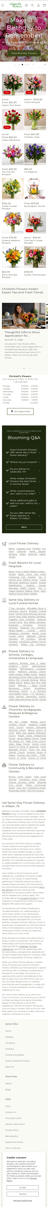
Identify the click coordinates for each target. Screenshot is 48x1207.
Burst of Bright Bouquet (9, 276)
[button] (32, 5)
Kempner (13, 554)
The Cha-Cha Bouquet (8, 173)
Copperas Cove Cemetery (22, 619)
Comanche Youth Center (32, 779)
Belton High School (36, 677)
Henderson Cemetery (19, 633)
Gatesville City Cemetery (33, 628)
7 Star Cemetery (17, 608)
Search (8, 1083)
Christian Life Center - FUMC (31, 755)
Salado (42, 554)
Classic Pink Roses (11, 105)
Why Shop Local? (13, 1118)
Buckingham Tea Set (34, 206)
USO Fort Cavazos (35, 790)
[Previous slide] (15, 65)
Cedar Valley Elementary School (23, 699)
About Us (9, 1067)
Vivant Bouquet (32, 102)
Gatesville (21, 551)
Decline (22, 1194)
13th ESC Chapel (18, 722)
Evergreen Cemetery (21, 625)
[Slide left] (18, 368)
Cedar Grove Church (35, 741)
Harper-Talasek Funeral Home (27, 630)
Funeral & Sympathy (14, 1055)
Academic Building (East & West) (27, 663)
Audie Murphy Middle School (23, 674)
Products (9, 1049)
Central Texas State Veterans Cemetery (27, 616)
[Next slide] (33, 65)
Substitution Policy (14, 1142)
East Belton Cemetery (35, 622)
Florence (36, 548)
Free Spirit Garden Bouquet (33, 241)
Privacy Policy (12, 1130)
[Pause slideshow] (45, 65)
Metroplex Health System (22, 588)
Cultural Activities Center (22, 782)
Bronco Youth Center (20, 777)
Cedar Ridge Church (19, 744)
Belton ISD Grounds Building (23, 680)
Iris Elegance (30, 172)
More (24, 527)
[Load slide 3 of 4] (25, 64)
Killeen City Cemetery (33, 644)
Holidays (9, 1037)
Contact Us (10, 1112)
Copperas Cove (23, 548)
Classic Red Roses (11, 140)
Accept (22, 1187)
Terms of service (13, 1148)
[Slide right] (30, 368)
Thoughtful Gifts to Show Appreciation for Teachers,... (22, 334)
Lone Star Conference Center (31, 788)
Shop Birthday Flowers (24, 53)
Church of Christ (17, 758)
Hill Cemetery (28, 639)
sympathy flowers (28, 898)
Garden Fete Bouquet (35, 275)
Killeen (22, 554)
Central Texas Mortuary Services (30, 614)
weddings (23, 946)
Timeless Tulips (32, 137)
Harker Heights (37, 551)
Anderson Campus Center (32, 671)
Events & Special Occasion (17, 1061)
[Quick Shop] (26, 5)
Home (8, 1031)
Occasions (10, 1043)
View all (5, 297)
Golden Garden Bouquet (9, 207)
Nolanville (32, 554)
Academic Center (18, 666)
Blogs (8, 1089)
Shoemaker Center (17, 790)
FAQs (7, 1106)
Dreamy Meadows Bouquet (11, 241)
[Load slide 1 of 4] (19, 64)
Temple (12, 557)
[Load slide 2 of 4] (22, 64)
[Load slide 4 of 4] (28, 64)
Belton (12, 548)
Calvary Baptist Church (28, 738)
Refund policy (11, 1136)
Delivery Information (15, 1124)
